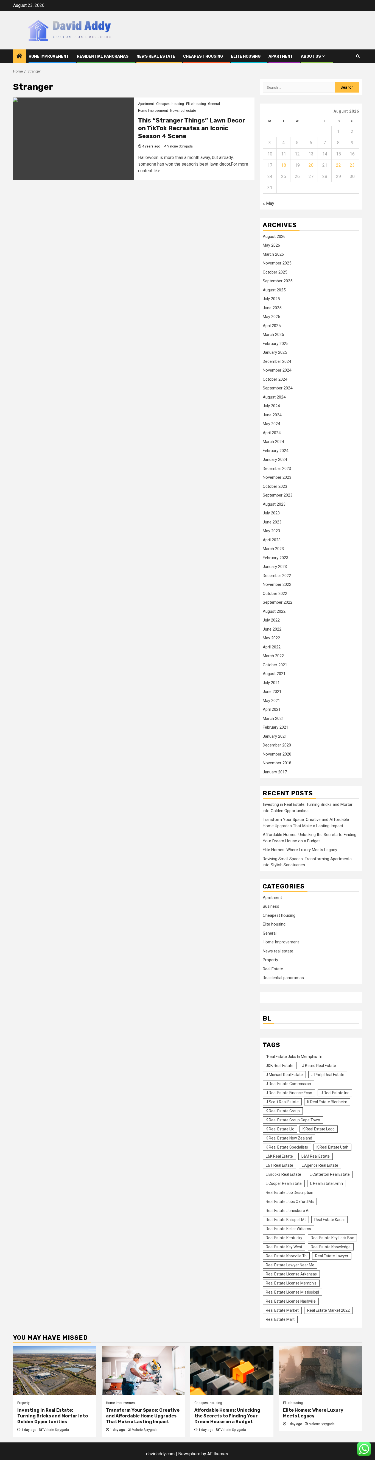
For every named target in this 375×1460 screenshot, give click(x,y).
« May (268, 203)
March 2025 (273, 334)
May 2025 (271, 316)
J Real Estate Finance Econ (289, 1093)
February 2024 (275, 450)
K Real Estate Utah (332, 1147)
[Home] (19, 56)
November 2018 (277, 762)
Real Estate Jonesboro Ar (288, 1210)
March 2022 (273, 655)
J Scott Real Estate (282, 1102)
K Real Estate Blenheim (327, 1102)
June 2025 (272, 307)
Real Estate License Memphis (291, 1283)
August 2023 (274, 504)
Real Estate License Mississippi (292, 1292)
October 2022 (275, 593)
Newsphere (189, 1453)
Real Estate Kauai (329, 1219)
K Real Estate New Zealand (289, 1138)
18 (283, 165)
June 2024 (272, 415)
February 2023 (275, 557)
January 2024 (275, 459)
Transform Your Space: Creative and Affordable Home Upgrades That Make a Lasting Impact (143, 1416)
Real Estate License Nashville (291, 1301)
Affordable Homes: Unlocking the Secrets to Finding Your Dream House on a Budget (227, 1416)
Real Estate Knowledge (331, 1247)
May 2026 (271, 245)
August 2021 (274, 673)
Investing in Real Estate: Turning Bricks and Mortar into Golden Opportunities (52, 1416)
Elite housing (246, 56)
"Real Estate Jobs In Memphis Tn (294, 1056)
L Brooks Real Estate (283, 1174)
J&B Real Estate (279, 1065)
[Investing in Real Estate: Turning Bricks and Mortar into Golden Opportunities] (54, 1370)
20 (311, 165)
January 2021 (275, 736)
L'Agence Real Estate (320, 1165)
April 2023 (272, 539)
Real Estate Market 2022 (328, 1310)
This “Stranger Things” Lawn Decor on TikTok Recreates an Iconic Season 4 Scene (191, 128)
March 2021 (273, 718)
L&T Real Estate (279, 1165)
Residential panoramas (102, 56)
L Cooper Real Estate (284, 1183)
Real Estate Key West (284, 1247)
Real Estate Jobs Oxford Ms (290, 1201)
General (214, 104)
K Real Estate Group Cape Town (293, 1120)
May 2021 (271, 700)
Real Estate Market (282, 1310)
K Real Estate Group (283, 1111)
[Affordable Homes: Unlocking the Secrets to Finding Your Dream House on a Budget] (231, 1370)
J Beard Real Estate (319, 1065)
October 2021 (275, 664)
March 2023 (273, 548)
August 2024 (274, 397)
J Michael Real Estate (284, 1074)
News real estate (155, 56)
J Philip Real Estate (327, 1074)
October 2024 (275, 379)
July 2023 (271, 513)
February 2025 (275, 343)
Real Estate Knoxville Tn (286, 1256)
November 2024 (277, 370)
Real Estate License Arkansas (291, 1274)
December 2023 (277, 468)
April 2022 (272, 647)
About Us (311, 56)
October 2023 (275, 486)
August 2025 (274, 290)
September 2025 (277, 280)
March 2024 (273, 441)
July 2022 (271, 620)
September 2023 (277, 495)
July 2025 (271, 298)
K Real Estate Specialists (287, 1147)
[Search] (357, 56)
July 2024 (271, 405)
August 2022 (274, 611)
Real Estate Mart (280, 1319)
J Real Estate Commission (288, 1084)
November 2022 (277, 584)
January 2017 (275, 772)
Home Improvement (49, 56)
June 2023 (272, 522)
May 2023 (271, 530)
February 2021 (275, 727)
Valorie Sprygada (180, 146)
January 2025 (275, 352)
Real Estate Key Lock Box (332, 1238)
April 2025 (272, 325)
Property (270, 959)
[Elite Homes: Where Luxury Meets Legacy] (320, 1370)
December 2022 (277, 575)
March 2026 (273, 254)
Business (271, 906)
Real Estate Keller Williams (288, 1229)
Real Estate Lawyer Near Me (290, 1265)
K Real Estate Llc (280, 1129)
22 (338, 165)
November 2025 (277, 263)
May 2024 (271, 423)
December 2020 (277, 745)
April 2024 (272, 432)
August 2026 (274, 236)
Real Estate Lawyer (331, 1256)
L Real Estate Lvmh (326, 1183)
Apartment (280, 56)
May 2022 (271, 638)
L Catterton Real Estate (330, 1174)
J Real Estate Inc (335, 1093)
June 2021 (272, 691)
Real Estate (273, 968)
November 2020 (277, 754)
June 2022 (272, 629)
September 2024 (277, 388)
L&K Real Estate (279, 1156)
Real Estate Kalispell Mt (286, 1219)
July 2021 (271, 682)
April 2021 (272, 709)
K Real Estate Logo (319, 1129)
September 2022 (277, 602)
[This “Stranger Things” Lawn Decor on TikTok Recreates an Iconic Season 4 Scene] (73, 138)
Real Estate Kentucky (284, 1238)
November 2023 (277, 477)
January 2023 (275, 566)
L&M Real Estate (315, 1156)
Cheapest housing (203, 56)
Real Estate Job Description (289, 1192)
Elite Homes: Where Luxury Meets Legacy (300, 849)
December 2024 (277, 361)
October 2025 (275, 272)
